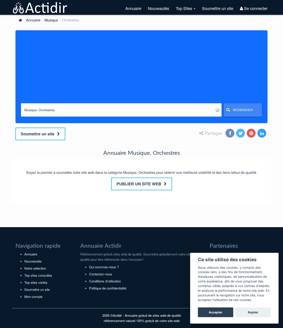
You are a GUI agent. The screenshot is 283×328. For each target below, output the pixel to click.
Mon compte (33, 296)
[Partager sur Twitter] (241, 133)
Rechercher (243, 110)
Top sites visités (36, 282)
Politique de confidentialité (107, 288)
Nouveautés (158, 8)
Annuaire (133, 8)
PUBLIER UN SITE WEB (139, 184)
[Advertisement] (141, 70)
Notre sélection (35, 268)
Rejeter (253, 312)
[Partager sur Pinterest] (251, 133)
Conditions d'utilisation (105, 281)
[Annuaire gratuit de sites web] (40, 7)
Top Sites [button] (187, 10)
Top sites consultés (38, 275)
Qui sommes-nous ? (104, 267)
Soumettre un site (217, 8)
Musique (51, 20)
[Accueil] (20, 20)
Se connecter (255, 8)
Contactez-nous (100, 274)
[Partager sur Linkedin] (262, 133)
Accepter (215, 312)
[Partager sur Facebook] (230, 133)
